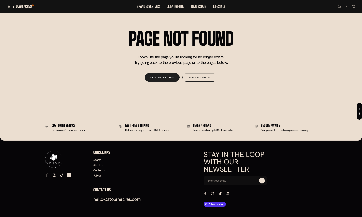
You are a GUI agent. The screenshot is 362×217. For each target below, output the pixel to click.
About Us (98, 165)
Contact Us (99, 170)
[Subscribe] (262, 180)
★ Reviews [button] (359, 111)
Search (97, 160)
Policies (97, 175)
